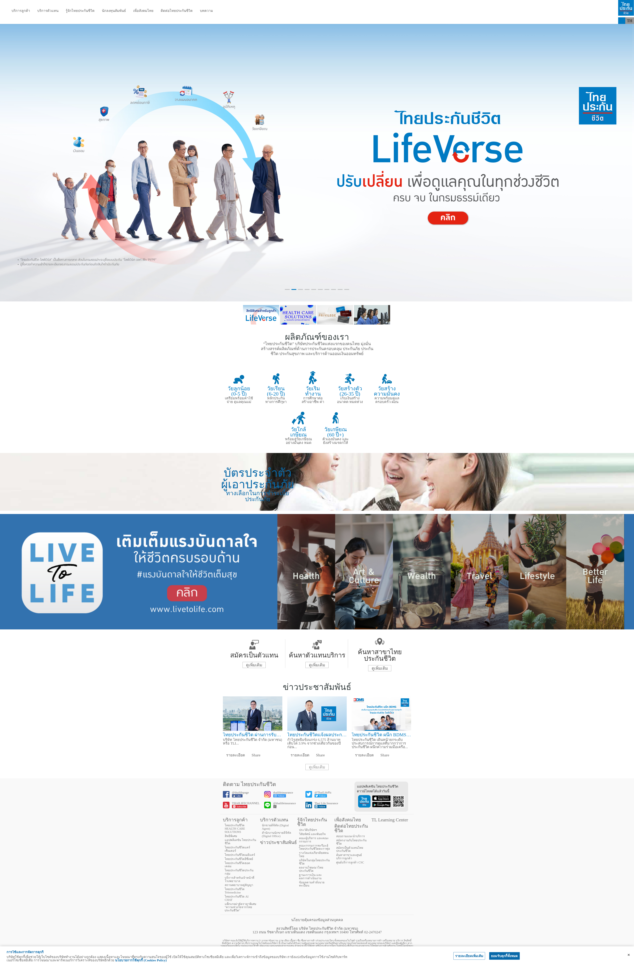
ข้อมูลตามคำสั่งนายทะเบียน (312, 884)
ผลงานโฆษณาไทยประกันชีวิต (311, 869)
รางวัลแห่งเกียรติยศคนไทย (314, 854)
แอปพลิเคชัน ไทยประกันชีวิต (240, 841)
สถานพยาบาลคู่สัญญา (239, 885)
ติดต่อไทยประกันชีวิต (177, 11)
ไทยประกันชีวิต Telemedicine (235, 890)
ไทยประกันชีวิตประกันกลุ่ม (239, 872)
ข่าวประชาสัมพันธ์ (278, 842)
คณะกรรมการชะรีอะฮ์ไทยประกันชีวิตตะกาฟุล (314, 847)
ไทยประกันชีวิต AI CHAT (236, 898)
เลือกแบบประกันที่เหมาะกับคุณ (181, 21)
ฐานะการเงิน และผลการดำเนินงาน (310, 876)
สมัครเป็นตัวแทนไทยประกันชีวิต (349, 849)
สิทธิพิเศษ (231, 836)
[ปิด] (628, 955)
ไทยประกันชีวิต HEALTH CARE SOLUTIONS (235, 829)
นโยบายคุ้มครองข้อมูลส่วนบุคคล (317, 920)
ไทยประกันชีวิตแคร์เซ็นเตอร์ (237, 849)
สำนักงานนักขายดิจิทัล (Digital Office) (276, 834)
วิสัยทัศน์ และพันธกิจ (312, 834)
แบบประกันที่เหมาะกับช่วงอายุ (76, 21)
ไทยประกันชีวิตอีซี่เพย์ (239, 859)
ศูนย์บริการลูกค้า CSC (350, 862)
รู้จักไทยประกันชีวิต (80, 11)
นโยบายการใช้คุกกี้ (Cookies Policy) (141, 960)
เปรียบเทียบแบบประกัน (128, 21)
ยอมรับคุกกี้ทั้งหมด (504, 956)
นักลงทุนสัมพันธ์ (114, 11)
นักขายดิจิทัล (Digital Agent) (275, 827)
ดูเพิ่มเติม (254, 665)
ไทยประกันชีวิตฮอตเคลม (237, 864)
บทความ (206, 11)
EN (630, 27)
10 (346, 289)
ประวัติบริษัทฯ (308, 830)
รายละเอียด (235, 755)
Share (255, 755)
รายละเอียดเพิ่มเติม (469, 956)
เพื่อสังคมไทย (143, 11)
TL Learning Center (389, 819)
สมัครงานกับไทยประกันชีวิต (351, 842)
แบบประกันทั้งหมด (27, 21)
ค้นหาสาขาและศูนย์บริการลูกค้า (349, 856)
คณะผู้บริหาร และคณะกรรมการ (314, 840)
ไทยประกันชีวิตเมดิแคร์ (240, 854)
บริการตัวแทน (47, 11)
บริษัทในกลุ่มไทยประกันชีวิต (314, 862)
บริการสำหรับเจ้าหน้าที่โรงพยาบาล (239, 879)
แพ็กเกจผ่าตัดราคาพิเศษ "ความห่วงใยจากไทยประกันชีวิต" (240, 907)
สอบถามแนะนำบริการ (350, 836)
